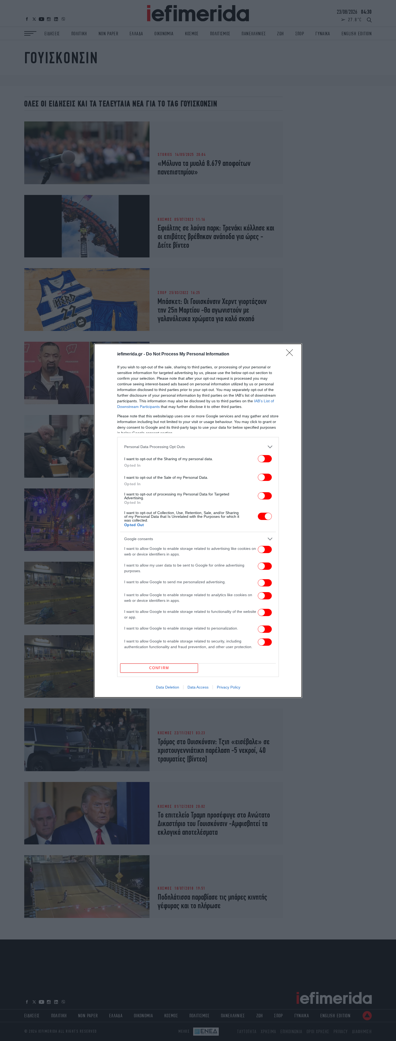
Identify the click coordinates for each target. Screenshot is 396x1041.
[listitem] (198, 447)
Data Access (198, 687)
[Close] (291, 354)
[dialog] (198, 520)
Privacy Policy (228, 687)
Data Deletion (167, 687)
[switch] (265, 458)
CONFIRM (159, 668)
